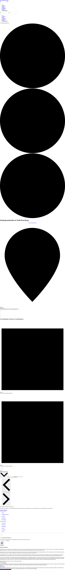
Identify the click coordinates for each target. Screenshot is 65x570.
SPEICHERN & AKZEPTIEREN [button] (5, 569)
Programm (3, 16)
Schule (3, 6)
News (3, 5)
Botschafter (4, 8)
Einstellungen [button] (2, 540)
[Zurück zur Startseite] (7, 2)
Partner (3, 9)
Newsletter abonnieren (3, 510)
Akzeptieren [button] (7, 540)
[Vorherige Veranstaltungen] (2, 467)
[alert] (32, 357)
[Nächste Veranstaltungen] (2, 469)
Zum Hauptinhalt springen (4, 0)
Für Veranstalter (4, 10)
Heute (1, 470)
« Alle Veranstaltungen (32, 222)
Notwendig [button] (2, 565)
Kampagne (4, 7)
